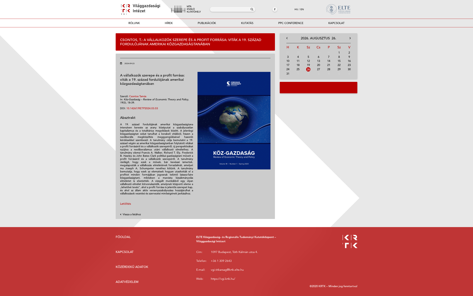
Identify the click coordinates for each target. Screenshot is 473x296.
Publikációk (207, 23)
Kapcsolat (336, 23)
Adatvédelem (127, 282)
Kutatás (247, 23)
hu (296, 9)
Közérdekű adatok (132, 267)
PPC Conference (290, 23)
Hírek (169, 23)
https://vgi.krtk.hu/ (223, 279)
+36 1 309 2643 (221, 261)
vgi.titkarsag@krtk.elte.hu (227, 270)
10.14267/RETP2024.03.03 (142, 108)
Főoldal (123, 237)
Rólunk (134, 23)
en (302, 9)
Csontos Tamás (137, 96)
